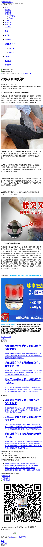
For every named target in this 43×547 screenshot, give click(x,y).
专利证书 (12, 18)
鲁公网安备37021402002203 (26, 533)
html (10, 537)
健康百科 (8, 22)
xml (13, 537)
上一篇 (3, 337)
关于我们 (8, 10)
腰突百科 (8, 24)
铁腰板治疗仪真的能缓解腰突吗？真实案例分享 (21, 466)
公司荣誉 (12, 16)
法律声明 (22, 537)
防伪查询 (8, 20)
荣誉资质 (8, 14)
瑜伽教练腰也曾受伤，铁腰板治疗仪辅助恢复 (21, 463)
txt (15, 537)
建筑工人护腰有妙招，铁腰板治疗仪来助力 (20, 468)
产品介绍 (8, 12)
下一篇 (8, 337)
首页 (6, 7)
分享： (3, 339)
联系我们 (8, 27)
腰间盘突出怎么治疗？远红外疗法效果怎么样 (26, 275)
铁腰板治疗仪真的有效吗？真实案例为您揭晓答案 (22, 470)
